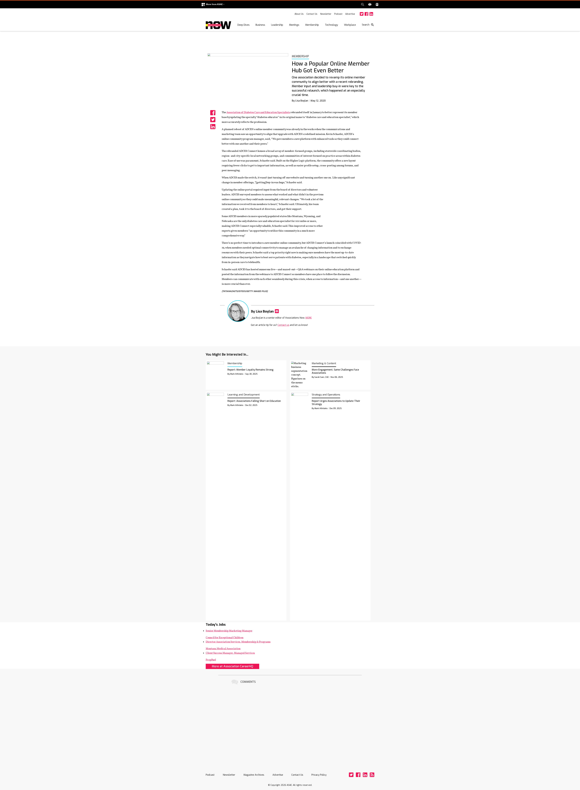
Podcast (338, 14)
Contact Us (311, 14)
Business (260, 24)
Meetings (294, 24)
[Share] (212, 112)
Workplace (350, 24)
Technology (331, 24)
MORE (308, 317)
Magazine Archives (253, 774)
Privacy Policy (319, 774)
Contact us (283, 325)
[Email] (277, 311)
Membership (312, 24)
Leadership (277, 24)
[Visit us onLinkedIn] (371, 14)
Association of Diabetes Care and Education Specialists (258, 112)
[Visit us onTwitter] (361, 14)
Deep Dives (243, 24)
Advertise (350, 14)
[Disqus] (290, 723)
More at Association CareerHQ (232, 666)
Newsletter (325, 14)
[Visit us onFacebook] (366, 14)
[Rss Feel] (372, 774)
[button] (212, 4)
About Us (299, 14)
